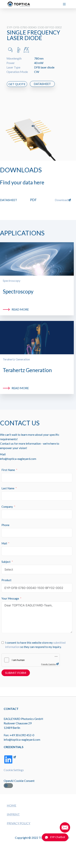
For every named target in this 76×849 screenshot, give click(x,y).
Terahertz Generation (16, 359)
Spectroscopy (11, 280)
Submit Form (15, 672)
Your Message (10, 598)
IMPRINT (13, 814)
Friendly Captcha (48, 664)
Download (61, 200)
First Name (8, 470)
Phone (5, 525)
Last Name (7, 488)
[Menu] (66, 4)
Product (6, 580)
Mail (4, 543)
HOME (11, 805)
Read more (20, 309)
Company (7, 506)
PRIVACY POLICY (18, 823)
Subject (6, 561)
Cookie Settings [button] (14, 770)
